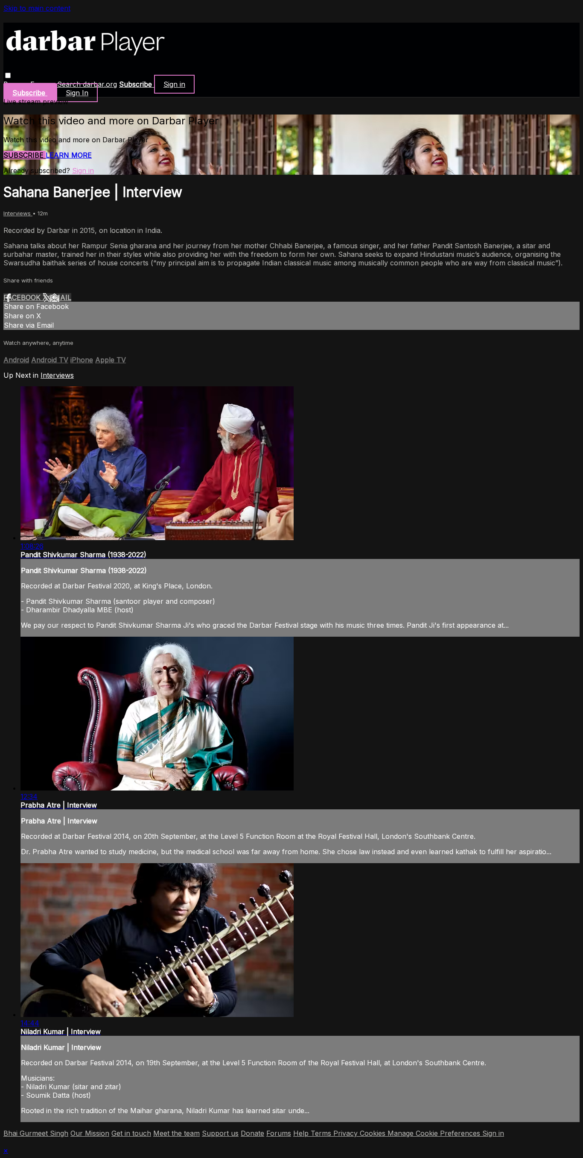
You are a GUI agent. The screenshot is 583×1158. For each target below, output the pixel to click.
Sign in (174, 84)
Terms (322, 1133)
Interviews (17, 213)
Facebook (23, 297)
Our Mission (89, 1133)
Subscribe (24, 155)
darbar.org (100, 84)
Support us (220, 1133)
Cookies (374, 1133)
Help (302, 1133)
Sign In (77, 92)
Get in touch (131, 1133)
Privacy (346, 1133)
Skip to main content (36, 8)
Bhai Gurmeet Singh (35, 1133)
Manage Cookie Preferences (435, 1133)
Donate (252, 1133)
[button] (8, 75)
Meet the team (176, 1133)
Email (60, 297)
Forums (278, 1133)
